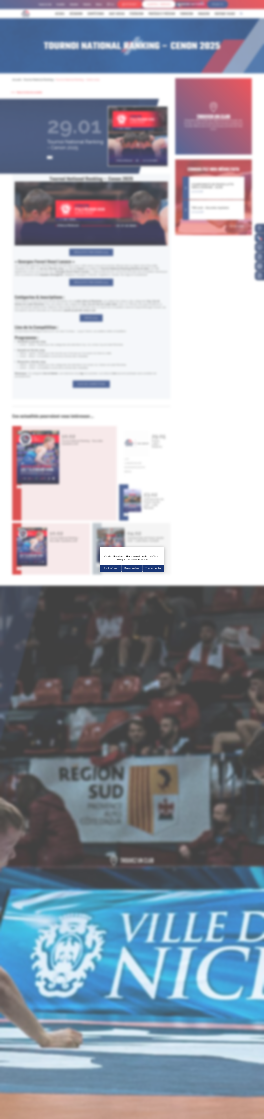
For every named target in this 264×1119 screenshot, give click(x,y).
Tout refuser (111, 568)
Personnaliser (132, 568)
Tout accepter (153, 568)
